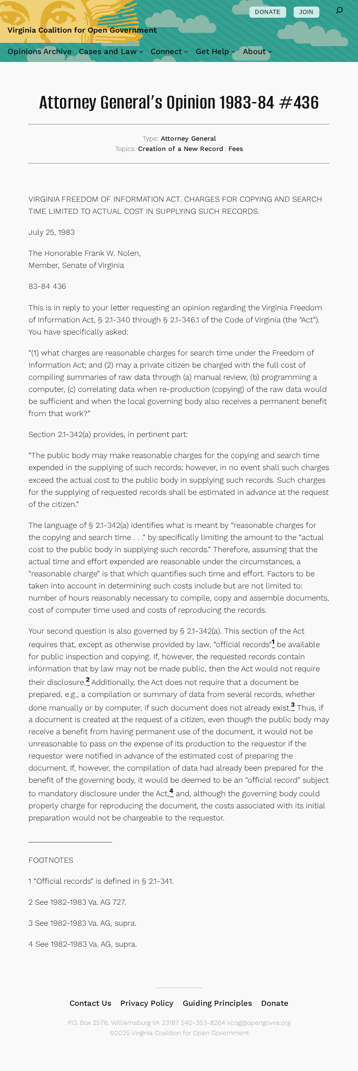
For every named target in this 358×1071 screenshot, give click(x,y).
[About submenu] (270, 51)
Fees (235, 148)
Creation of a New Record (180, 148)
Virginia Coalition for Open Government (82, 30)
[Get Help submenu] (233, 51)
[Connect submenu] (186, 51)
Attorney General (188, 138)
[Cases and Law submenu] (141, 51)
